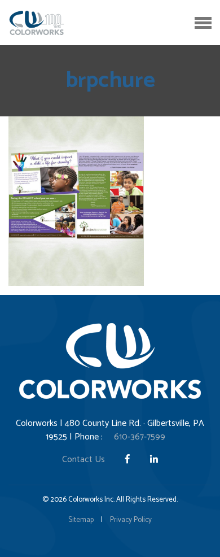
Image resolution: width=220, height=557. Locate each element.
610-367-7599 (139, 437)
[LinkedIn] (154, 459)
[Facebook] (128, 459)
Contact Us (83, 459)
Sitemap (81, 520)
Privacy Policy (131, 520)
